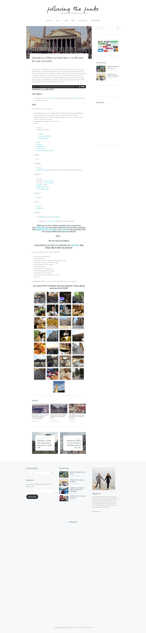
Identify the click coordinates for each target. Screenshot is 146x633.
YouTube (66, 20)
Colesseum (40, 150)
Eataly (38, 142)
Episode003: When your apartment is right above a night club (44, 444)
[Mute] (79, 86)
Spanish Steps (40, 146)
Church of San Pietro (42, 170)
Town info (39, 168)
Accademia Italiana (49, 182)
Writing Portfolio (95, 20)
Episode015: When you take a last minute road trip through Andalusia (40, 416)
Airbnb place (42, 217)
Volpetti (41, 134)
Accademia (40, 185)
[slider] (83, 86)
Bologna (57, 217)
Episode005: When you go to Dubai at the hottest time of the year (74, 444)
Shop (73, 20)
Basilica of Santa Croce (43, 187)
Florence (50, 217)
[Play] (34, 86)
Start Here (49, 20)
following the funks (73, 8)
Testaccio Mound (43, 138)
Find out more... (96, 511)
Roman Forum (49, 150)
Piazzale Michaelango (42, 189)
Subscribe (32, 497)
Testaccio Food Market (45, 136)
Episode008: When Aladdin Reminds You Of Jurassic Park (58, 416)
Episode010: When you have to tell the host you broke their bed (77, 416)
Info (38, 159)
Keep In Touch (82, 20)
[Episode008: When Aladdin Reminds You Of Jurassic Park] (58, 408)
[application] (59, 86)
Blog (57, 20)
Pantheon (39, 144)
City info (39, 127)
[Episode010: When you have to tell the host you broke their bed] (77, 408)
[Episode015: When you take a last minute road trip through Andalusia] (40, 408)
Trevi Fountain (41, 148)
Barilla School (40, 208)
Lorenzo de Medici (49, 180)
